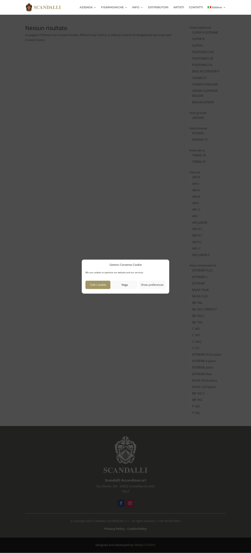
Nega (124, 285)
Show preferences (152, 285)
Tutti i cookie (98, 285)
